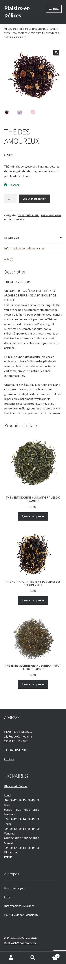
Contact (9, 759)
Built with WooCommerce (20, 943)
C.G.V (7, 897)
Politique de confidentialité (21, 915)
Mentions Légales (15, 888)
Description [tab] (11, 237)
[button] (56, 52)
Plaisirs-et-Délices (17, 12)
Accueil (12, 28)
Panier (51, 954)
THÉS (7, 33)
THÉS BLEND (52, 33)
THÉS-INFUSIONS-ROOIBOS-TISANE (37, 28)
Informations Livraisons (19, 906)
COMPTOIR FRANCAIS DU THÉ (27, 33)
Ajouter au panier (34, 198)
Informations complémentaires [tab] (24, 248)
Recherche (33, 958)
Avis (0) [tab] (8, 259)
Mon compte (11, 958)
